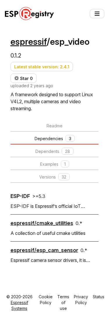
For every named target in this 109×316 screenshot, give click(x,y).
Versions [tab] (52, 176)
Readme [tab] (54, 125)
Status (98, 296)
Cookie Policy (46, 299)
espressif (28, 41)
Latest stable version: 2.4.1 (41, 66)
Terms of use (63, 302)
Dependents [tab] (52, 151)
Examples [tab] (53, 164)
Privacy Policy (81, 299)
